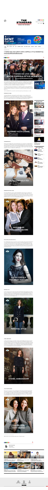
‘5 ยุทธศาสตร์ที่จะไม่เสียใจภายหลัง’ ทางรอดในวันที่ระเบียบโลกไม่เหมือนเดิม (37, 126)
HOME (5, 46)
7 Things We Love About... (22, 436)
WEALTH (11, 46)
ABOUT (5, 47)
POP (13, 46)
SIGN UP (41, 23)
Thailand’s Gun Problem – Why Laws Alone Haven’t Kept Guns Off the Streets (37, 118)
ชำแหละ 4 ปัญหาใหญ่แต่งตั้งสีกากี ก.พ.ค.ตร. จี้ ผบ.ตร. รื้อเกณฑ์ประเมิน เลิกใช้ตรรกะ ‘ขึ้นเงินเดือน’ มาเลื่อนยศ (40, 155)
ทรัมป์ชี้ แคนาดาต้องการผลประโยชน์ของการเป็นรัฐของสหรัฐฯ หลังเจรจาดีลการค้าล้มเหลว (40, 159)
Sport (38, 161)
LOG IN (38, 23)
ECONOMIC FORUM (20, 46)
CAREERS (39, 46)
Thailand (37, 125)
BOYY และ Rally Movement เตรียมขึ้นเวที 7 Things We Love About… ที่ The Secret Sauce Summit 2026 (37, 471)
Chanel (10, 436)
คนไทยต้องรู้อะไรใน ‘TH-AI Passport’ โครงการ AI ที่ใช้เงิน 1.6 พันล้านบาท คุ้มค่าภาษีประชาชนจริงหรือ (37, 110)
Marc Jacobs (16, 436)
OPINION (32, 46)
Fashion (5, 49)
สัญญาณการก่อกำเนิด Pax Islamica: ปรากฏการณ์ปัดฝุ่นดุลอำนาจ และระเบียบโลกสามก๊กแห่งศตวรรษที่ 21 (40, 151)
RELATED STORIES (24, 450)
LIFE (16, 46)
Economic (35, 108)
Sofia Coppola (13, 436)
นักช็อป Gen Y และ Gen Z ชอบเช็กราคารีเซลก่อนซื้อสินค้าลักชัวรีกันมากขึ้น (23, 460)
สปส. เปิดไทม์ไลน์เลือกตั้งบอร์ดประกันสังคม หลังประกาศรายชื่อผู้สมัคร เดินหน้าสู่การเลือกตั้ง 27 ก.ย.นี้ (37, 144)
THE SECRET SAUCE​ (27, 46)
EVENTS (36, 46)
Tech (37, 108)
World (35, 125)
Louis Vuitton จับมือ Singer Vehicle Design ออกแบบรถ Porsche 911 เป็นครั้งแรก (23, 471)
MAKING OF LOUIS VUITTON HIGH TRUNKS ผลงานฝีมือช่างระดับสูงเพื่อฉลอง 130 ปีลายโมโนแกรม (10, 471)
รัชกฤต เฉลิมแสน (6, 55)
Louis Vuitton (7, 436)
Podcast (18, 481)
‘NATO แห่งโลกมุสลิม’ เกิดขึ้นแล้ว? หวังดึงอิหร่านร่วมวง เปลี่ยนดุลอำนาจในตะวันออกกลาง (40, 167)
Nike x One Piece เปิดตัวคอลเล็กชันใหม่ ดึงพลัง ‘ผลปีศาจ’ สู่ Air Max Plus (40, 163)
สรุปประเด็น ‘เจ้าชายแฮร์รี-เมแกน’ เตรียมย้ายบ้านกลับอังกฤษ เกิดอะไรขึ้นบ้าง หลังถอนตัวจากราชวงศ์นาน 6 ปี (37, 135)
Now (29, 481)
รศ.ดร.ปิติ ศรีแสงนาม (40, 149)
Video (24, 481)
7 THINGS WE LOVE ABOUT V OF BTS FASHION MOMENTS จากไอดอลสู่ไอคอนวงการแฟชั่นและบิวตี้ (36, 460)
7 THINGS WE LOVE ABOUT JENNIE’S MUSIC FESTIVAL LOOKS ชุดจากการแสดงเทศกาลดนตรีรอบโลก (10, 460)
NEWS (8, 46)
